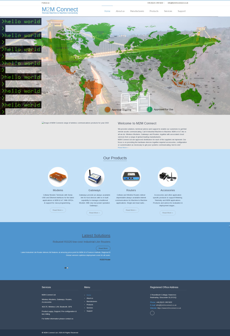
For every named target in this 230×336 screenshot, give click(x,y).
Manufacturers (137, 11)
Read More (103, 248)
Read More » (132, 52)
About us (120, 11)
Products (154, 11)
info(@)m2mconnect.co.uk (166, 305)
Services (168, 11)
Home (107, 11)
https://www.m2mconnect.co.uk (169, 308)
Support (182, 11)
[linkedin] (53, 3)
